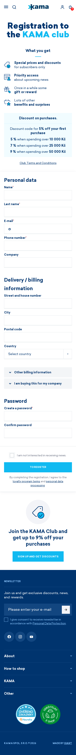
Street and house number (22, 295)
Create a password (18, 408)
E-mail (8, 221)
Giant (68, 743)
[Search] (14, 7)
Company (11, 254)
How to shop (14, 669)
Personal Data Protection (49, 623)
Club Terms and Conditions (38, 163)
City (7, 312)
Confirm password (18, 425)
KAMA (9, 681)
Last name (11, 204)
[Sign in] (62, 7)
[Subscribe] (66, 610)
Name (8, 187)
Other (9, 694)
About (9, 656)
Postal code (13, 329)
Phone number (15, 238)
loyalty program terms (26, 481)
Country (10, 346)
